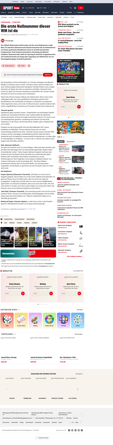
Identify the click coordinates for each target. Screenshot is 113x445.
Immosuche (56, 1)
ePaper (22, 1)
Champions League (31, 17)
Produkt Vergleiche (68, 222)
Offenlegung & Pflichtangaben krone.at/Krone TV (15, 413)
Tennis (31, 12)
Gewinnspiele (38, 1)
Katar (5, 222)
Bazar (71, 1)
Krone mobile (47, 1)
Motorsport (46, 12)
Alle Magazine (79, 373)
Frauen (72, 17)
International (50, 17)
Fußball (18, 12)
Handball (69, 12)
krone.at (3, 12)
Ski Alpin (62, 12)
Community (30, 1)
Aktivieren (48, 74)
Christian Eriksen (8, 219)
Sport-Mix (37, 12)
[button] (70, 54)
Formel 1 (24, 12)
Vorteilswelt (15, 1)
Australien (34, 222)
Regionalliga (58, 17)
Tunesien (19, 222)
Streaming (11, 12)
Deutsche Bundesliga (19, 17)
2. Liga (10, 17)
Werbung (68, 418)
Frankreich (26, 222)
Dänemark (12, 222)
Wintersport (54, 12)
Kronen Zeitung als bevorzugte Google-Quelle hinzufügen (29, 75)
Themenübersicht (50, 263)
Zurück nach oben (42, 438)
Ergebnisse (80, 12)
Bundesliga (4, 17)
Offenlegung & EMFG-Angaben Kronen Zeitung (42, 413)
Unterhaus (66, 17)
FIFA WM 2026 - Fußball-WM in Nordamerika (14, 34)
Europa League (41, 17)
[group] (7, 237)
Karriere (75, 418)
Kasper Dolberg (30, 219)
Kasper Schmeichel (19, 219)
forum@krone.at (43, 266)
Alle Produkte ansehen (74, 256)
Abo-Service (6, 422)
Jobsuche (64, 1)
